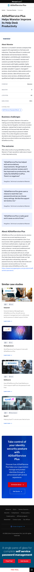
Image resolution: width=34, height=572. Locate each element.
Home (3, 10)
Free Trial (9, 561)
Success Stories (11, 10)
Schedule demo (16, 484)
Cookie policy (10, 516)
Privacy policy (25, 512)
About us (8, 509)
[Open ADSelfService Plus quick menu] (31, 570)
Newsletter (7, 519)
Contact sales (17, 519)
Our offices (26, 519)
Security (6, 512)
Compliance (15, 512)
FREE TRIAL (15, 570)
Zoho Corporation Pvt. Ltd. (16, 533)
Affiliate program (22, 516)
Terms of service (23, 509)
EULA (14, 509)
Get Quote (16, 491)
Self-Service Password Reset (11, 110)
